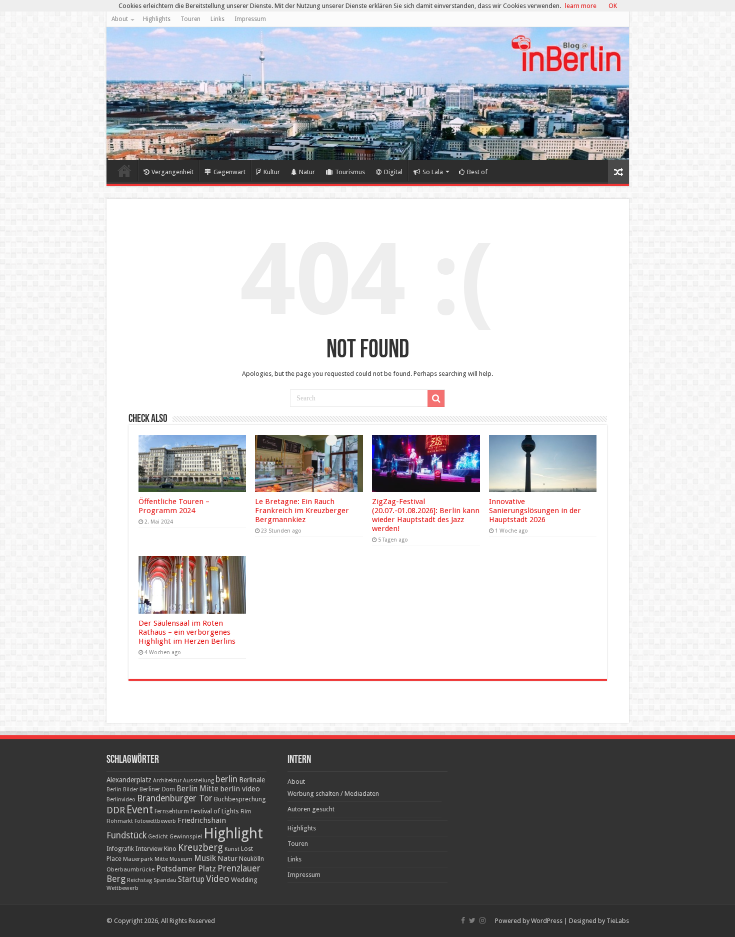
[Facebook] (463, 920)
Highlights (156, 19)
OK (612, 6)
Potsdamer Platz (186, 868)
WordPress (546, 920)
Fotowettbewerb (155, 821)
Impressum (250, 19)
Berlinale (252, 780)
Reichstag (139, 880)
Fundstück (126, 835)
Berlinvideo (121, 799)
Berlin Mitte (197, 788)
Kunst (232, 849)
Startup (191, 879)
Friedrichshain (202, 820)
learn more (580, 6)
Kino (170, 848)
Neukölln (251, 858)
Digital (393, 172)
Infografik (120, 848)
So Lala (432, 172)
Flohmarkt (119, 821)
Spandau (165, 880)
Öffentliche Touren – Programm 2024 (174, 506)
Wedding (244, 879)
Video (218, 878)
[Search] (436, 398)
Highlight (233, 833)
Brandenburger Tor (174, 798)
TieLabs (617, 920)
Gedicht (158, 836)
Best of (477, 172)
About (120, 19)
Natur (307, 172)
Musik (205, 858)
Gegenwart (230, 172)
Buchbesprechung (240, 799)
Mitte (161, 858)
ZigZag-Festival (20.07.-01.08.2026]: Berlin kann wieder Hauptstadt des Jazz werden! (426, 515)
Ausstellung (198, 780)
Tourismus (350, 172)
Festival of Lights (214, 811)
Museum (181, 859)
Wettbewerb (122, 887)
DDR (115, 810)
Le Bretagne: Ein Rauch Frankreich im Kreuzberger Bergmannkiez (302, 510)
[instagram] (482, 920)
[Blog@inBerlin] (367, 93)
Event (139, 809)
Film (246, 811)
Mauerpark (138, 858)
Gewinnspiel (186, 836)
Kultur (272, 172)
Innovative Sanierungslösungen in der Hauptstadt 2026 (535, 510)
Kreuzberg (200, 847)
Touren (190, 19)
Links (217, 19)
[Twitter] (472, 920)
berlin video (240, 788)
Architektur (167, 780)
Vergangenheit (173, 172)
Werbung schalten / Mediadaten (333, 793)
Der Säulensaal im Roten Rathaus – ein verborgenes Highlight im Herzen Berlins (187, 632)
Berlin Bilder (122, 789)
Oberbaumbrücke (130, 869)
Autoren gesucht (311, 809)
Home (125, 170)
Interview (149, 848)
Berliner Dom (157, 789)
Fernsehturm (171, 811)
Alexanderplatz (129, 780)
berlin (227, 779)
